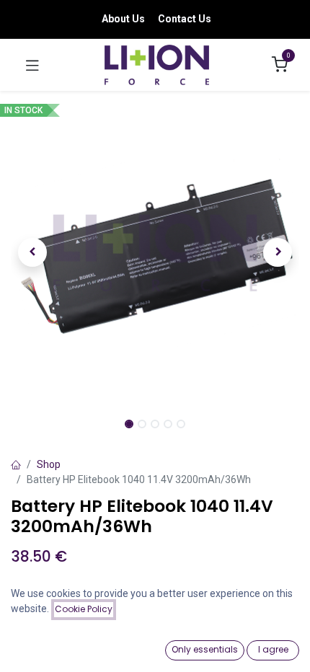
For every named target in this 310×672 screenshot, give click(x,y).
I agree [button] (273, 649)
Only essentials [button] (205, 649)
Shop (49, 464)
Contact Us (184, 19)
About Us (123, 19)
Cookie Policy (83, 609)
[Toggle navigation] (32, 65)
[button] (32, 252)
